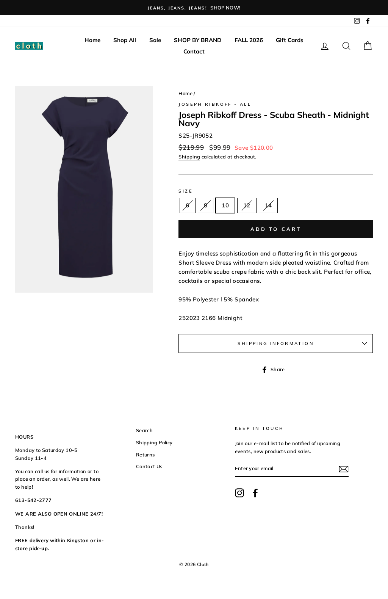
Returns (145, 455)
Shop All (124, 40)
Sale (155, 40)
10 (225, 205)
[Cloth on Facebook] (255, 492)
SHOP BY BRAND (197, 40)
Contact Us (149, 466)
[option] (194, 7)
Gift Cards (290, 40)
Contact (194, 51)
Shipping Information (276, 343)
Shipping (189, 157)
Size (185, 191)
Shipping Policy (154, 442)
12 (246, 205)
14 (268, 205)
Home (92, 40)
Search (144, 430)
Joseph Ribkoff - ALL (214, 104)
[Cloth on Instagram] (239, 492)
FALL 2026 (249, 40)
